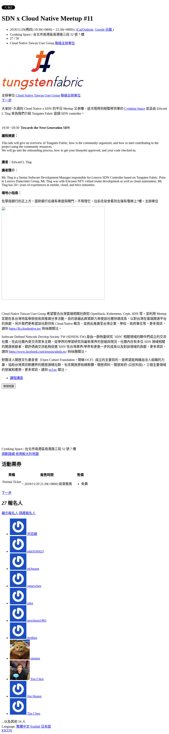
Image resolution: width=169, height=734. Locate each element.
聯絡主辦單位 (65, 43)
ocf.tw (53, 369)
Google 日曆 (104, 29)
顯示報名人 (10, 513)
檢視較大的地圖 (27, 454)
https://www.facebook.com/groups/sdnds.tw (37, 351)
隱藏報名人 (27, 513)
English (35, 726)
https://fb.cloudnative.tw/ (25, 328)
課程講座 (16, 378)
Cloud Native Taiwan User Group (38, 95)
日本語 (46, 726)
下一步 (7, 100)
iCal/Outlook (84, 29)
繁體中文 (22, 726)
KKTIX (7, 730)
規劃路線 (9, 454)
